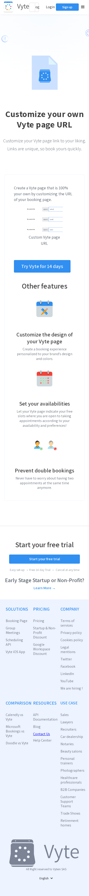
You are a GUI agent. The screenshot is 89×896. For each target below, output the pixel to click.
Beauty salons (71, 751)
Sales (64, 715)
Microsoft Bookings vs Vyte (15, 731)
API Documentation (44, 717)
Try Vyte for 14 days (42, 266)
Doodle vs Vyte (17, 743)
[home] (16, 7)
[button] (82, 7)
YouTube (66, 681)
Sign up (67, 7)
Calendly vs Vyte (14, 717)
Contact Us (41, 734)
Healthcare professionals (71, 780)
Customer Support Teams (68, 801)
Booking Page (16, 621)
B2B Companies (71, 789)
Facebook (67, 666)
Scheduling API (14, 642)
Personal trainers (67, 761)
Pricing (38, 621)
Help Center (42, 740)
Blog (37, 726)
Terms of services (67, 623)
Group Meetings (13, 630)
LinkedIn (67, 674)
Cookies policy (71, 640)
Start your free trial (44, 559)
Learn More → (45, 588)
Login (50, 7)
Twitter (66, 659)
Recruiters (68, 729)
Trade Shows (70, 813)
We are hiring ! (71, 688)
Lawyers (66, 722)
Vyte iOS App (15, 652)
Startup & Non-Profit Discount (44, 633)
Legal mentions (68, 649)
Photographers (71, 770)
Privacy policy (71, 632)
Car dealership (71, 737)
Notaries (67, 744)
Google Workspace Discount (41, 649)
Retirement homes (69, 823)
